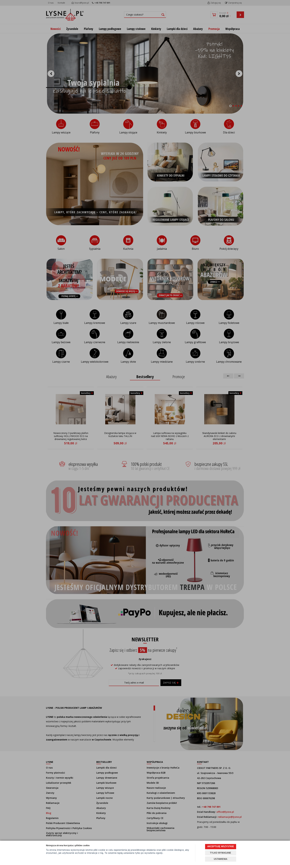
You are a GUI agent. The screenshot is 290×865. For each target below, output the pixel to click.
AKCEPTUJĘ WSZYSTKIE (220, 846)
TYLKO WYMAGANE (220, 853)
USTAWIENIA (220, 859)
